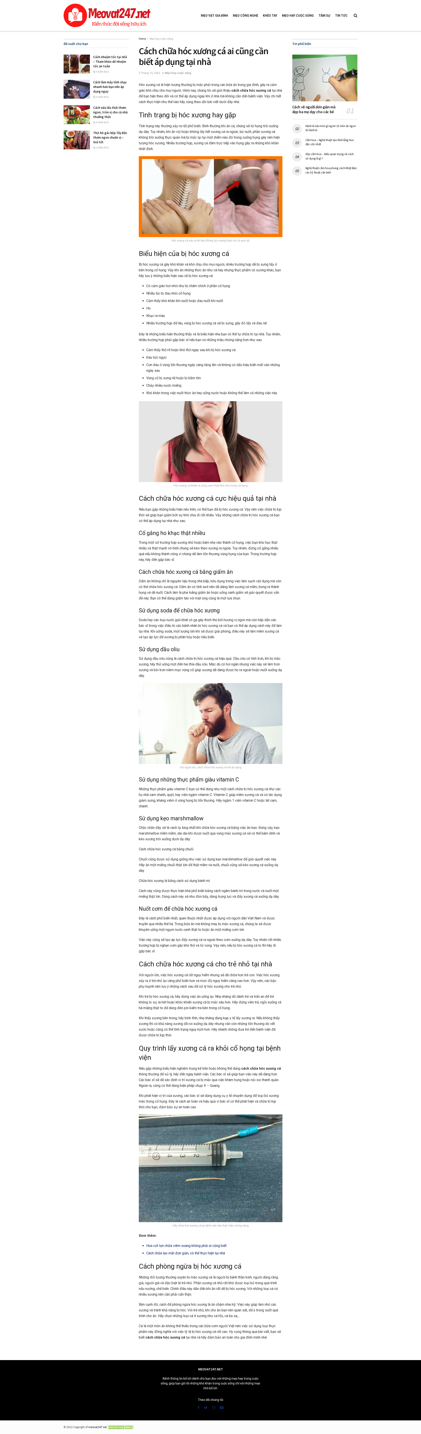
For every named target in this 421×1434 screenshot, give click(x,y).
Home (142, 38)
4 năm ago (102, 71)
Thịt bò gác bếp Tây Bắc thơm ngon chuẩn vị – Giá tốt (110, 137)
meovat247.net (97, 1427)
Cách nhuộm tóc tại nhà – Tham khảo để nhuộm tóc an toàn (110, 61)
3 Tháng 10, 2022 (149, 73)
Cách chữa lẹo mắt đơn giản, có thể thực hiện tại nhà (185, 1253)
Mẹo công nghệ (245, 15)
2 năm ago (102, 147)
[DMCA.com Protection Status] (120, 1427)
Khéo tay (270, 15)
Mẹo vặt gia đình (214, 15)
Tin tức (341, 15)
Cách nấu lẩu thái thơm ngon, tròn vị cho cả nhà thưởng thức (110, 112)
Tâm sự (324, 15)
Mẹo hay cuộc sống (298, 15)
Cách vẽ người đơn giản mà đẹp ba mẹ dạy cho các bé (313, 109)
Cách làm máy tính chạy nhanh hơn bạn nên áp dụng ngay (110, 86)
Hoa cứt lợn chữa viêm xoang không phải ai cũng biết (186, 1246)
